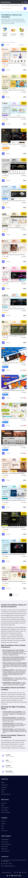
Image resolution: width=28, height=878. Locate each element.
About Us (3, 821)
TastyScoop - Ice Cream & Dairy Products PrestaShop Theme (14, 117)
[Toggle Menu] (1, 2)
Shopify (3, 782)
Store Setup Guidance (6, 844)
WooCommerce (4, 784)
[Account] (22, 2)
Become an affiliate (5, 812)
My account (3, 803)
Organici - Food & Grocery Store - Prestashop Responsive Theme (14, 418)
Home (2, 5)
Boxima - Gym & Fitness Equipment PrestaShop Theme (14, 527)
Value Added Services (6, 794)
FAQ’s (2, 828)
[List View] (5, 45)
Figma (2, 791)
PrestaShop (3, 787)
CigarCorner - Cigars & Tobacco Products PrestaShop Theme (14, 144)
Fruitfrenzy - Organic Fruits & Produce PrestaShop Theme (14, 90)
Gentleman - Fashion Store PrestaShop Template (13, 554)
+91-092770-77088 (7, 863)
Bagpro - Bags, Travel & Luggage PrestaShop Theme (14, 335)
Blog (2, 825)
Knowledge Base (5, 839)
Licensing (3, 823)
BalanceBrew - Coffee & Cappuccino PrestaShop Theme (14, 473)
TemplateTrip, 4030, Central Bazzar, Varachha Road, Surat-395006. (14, 861)
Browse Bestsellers (5, 35)
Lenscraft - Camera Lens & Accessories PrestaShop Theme (14, 308)
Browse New (5, 33)
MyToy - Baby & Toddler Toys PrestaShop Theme (13, 227)
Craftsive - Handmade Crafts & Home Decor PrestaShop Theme (14, 63)
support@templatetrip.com (9, 865)
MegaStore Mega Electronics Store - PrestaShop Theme (14, 362)
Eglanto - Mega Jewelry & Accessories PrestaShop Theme (14, 254)
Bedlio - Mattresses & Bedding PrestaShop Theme (13, 500)
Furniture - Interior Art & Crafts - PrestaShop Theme (14, 445)
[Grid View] (2, 45)
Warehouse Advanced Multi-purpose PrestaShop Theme (14, 390)
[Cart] (26, 2)
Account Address (5, 807)
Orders (2, 805)
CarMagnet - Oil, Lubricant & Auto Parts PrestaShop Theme (14, 173)
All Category (7, 5)
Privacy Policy (4, 830)
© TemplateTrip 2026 (6, 872)
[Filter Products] (8, 45)
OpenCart (3, 789)
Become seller (4, 810)
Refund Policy (4, 848)
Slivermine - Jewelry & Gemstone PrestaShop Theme (14, 581)
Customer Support (5, 851)
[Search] (25, 8)
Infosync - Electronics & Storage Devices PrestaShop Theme (14, 200)
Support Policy (4, 846)
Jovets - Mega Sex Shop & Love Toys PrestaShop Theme (14, 281)
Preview (8, 69)
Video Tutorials (4, 841)
